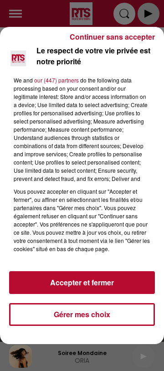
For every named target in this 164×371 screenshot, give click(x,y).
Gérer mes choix (82, 314)
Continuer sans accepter (112, 36)
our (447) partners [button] (56, 80)
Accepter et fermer (82, 282)
